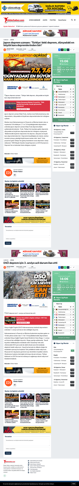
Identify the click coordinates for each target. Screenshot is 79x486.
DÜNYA (12, 39)
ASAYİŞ (45, 20)
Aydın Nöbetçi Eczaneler (36, 460)
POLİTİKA (53, 20)
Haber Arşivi (33, 472)
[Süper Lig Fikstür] (73, 125)
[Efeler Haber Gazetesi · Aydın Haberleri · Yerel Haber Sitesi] (13, 20)
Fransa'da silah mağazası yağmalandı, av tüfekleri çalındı (11, 211)
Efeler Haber (18, 171)
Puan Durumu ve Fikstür (36, 467)
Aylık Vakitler (58, 74)
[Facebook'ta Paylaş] (59, 50)
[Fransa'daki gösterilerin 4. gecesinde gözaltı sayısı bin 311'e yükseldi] (12, 187)
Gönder (8, 243)
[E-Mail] (15, 175)
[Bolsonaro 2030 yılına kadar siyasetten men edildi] (43, 187)
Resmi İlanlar (62, 20)
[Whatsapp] (4, 475)
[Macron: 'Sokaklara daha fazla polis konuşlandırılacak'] (27, 204)
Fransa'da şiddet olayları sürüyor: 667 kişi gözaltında (42, 211)
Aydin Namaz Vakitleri (35, 464)
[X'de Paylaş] (62, 50)
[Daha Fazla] (68, 50)
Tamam (73, 483)
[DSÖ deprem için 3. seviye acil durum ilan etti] (27, 285)
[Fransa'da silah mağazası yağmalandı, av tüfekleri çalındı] (12, 204)
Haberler (5, 39)
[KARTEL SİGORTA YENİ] (27, 87)
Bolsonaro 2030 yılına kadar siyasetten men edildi (42, 194)
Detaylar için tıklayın (64, 120)
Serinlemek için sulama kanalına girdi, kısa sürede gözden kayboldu (37, 26)
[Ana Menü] (74, 20)
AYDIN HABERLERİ (34, 20)
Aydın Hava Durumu (35, 462)
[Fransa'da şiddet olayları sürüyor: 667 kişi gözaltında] (43, 204)
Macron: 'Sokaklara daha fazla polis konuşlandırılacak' (25, 211)
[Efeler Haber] (8, 172)
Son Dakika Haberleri (35, 471)
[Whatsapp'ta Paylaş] (65, 50)
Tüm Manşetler (34, 469)
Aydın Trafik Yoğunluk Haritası (37, 465)
